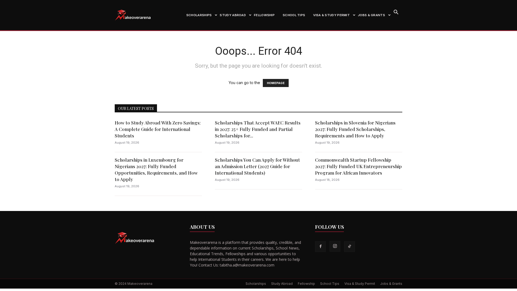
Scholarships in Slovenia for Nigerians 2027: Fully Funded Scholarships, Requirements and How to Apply (355, 129)
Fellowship (264, 15)
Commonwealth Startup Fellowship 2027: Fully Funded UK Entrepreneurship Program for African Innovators (358, 166)
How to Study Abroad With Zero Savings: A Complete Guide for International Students (158, 129)
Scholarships (199, 15)
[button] (395, 12)
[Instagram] (335, 246)
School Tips (294, 15)
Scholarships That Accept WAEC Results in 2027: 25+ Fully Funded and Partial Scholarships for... (258, 129)
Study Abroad (233, 15)
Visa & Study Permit (331, 15)
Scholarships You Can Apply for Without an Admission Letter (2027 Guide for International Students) (257, 166)
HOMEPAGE (276, 83)
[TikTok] (349, 246)
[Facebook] (320, 246)
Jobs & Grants (371, 15)
